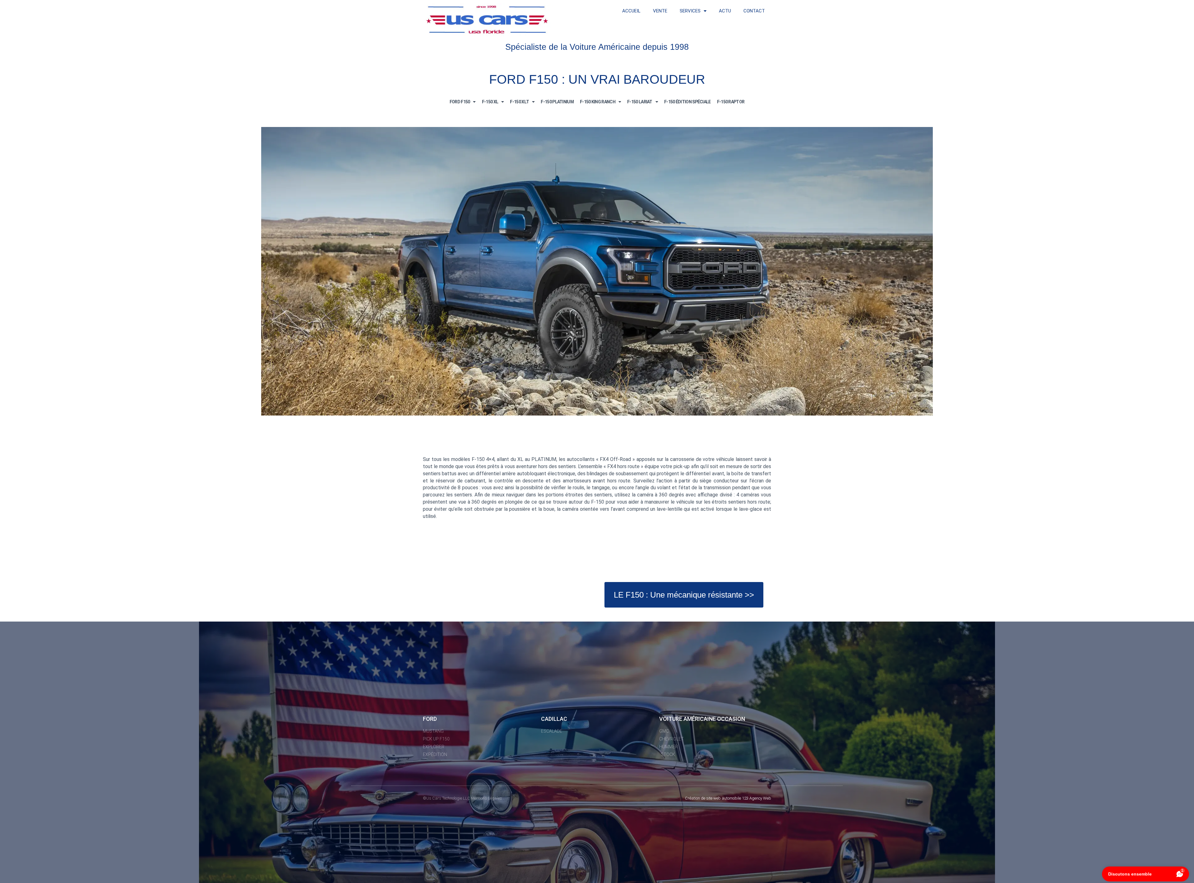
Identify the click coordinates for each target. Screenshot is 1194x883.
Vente (660, 11)
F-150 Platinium (557, 101)
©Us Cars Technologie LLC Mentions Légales (462, 798)
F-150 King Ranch (597, 101)
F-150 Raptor (731, 101)
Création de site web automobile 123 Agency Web (728, 798)
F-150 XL (490, 101)
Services (690, 11)
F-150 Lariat (639, 101)
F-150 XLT (519, 101)
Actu (725, 11)
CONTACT (754, 11)
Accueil (631, 11)
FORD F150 (460, 101)
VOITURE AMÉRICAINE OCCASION (702, 719)
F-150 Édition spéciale (687, 101)
